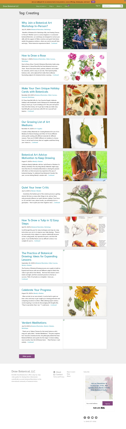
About (58, 6)
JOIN (93, 1)
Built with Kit (99, 407)
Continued (54, 43)
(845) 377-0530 (91, 421)
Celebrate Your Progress (36, 289)
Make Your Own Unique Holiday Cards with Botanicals (41, 89)
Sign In (98, 5)
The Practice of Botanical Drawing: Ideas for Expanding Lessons (39, 256)
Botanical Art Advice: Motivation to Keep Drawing (38, 156)
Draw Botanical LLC (11, 6)
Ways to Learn (40, 6)
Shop (50, 6)
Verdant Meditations (34, 322)
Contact (59, 374)
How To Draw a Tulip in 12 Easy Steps (40, 221)
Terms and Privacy (58, 377)
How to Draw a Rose (34, 55)
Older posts (27, 356)
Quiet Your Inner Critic (35, 187)
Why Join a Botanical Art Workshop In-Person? (37, 24)
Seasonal (24, 97)
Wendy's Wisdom (38, 161)
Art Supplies (38, 128)
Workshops (47, 29)
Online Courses (50, 59)
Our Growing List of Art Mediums (36, 123)
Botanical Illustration (38, 29)
